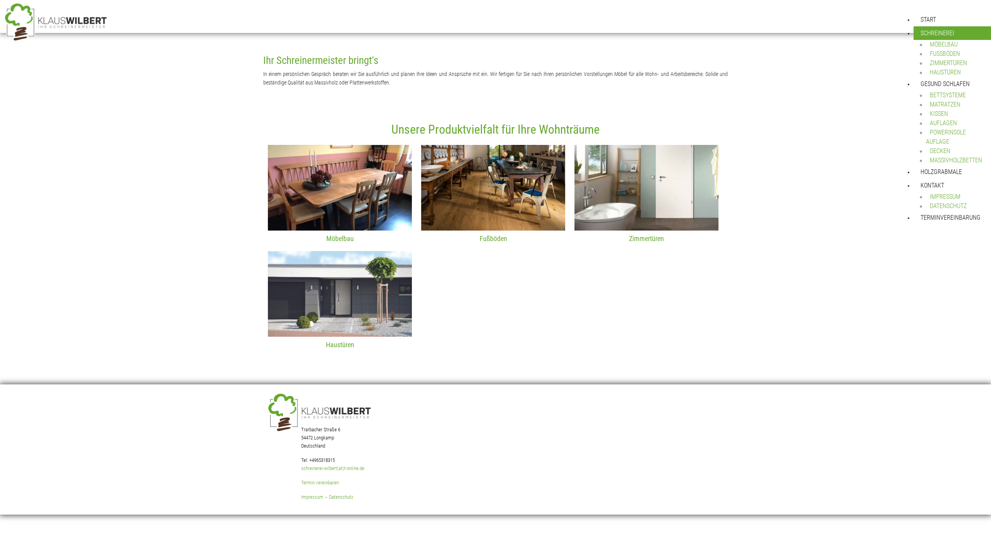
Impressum (312, 497)
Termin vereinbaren (320, 483)
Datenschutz (341, 497)
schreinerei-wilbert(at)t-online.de (332, 468)
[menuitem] (952, 19)
